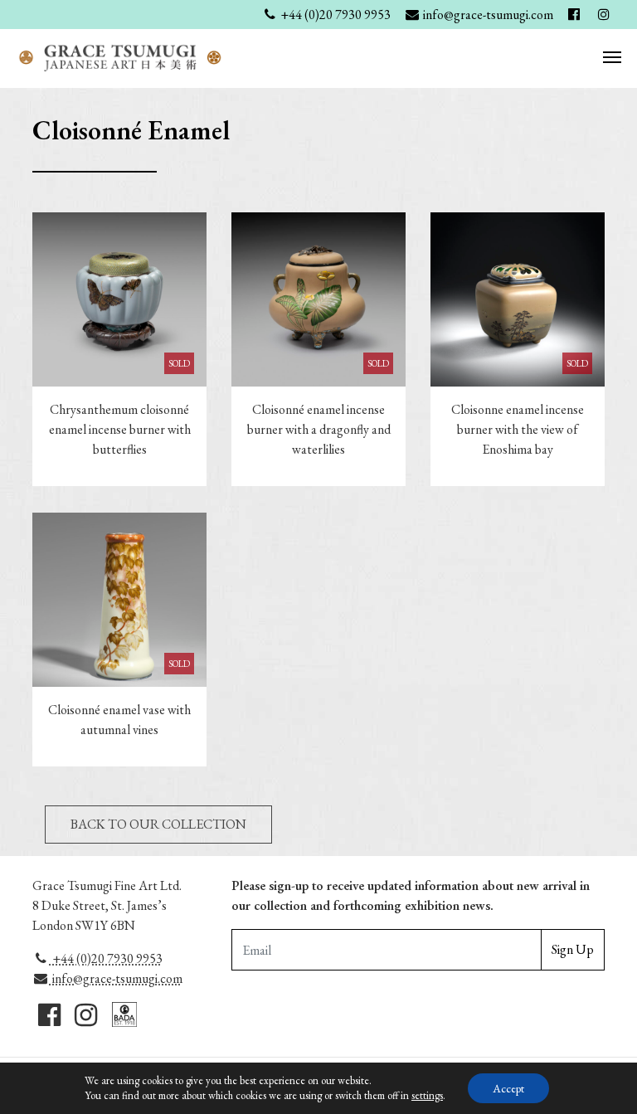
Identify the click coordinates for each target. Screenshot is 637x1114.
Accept (508, 1088)
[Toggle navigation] (612, 55)
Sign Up (573, 949)
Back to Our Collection (158, 824)
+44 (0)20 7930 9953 (106, 958)
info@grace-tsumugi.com (116, 978)
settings (427, 1095)
